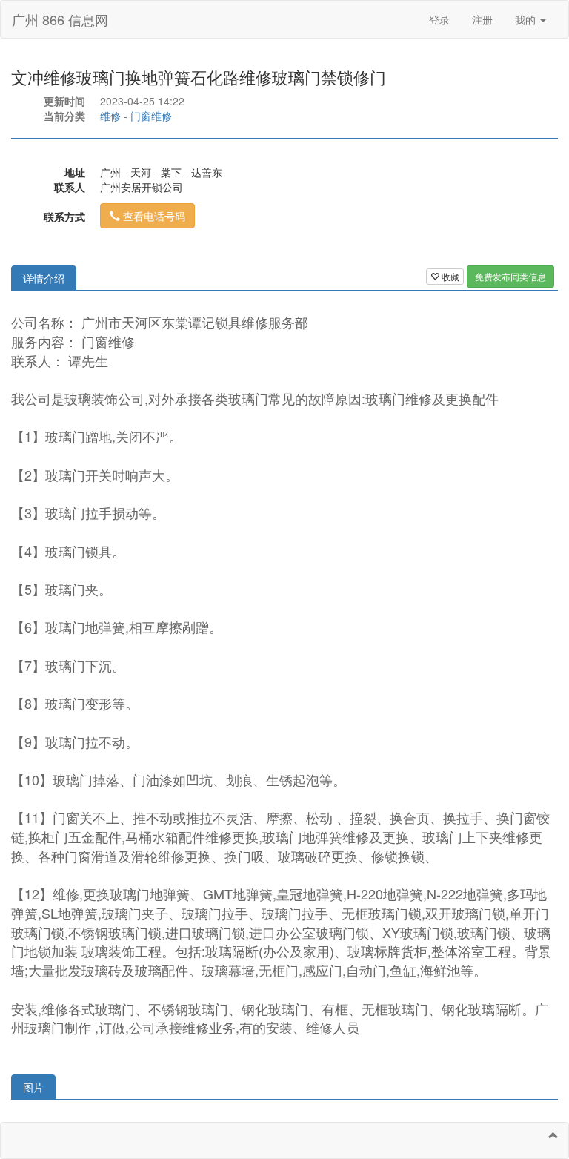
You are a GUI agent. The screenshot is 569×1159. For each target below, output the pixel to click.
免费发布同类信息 (510, 276)
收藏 (449, 276)
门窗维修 (151, 115)
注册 (482, 19)
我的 (527, 19)
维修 (110, 115)
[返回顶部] (553, 1135)
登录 (439, 19)
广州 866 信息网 (60, 19)
